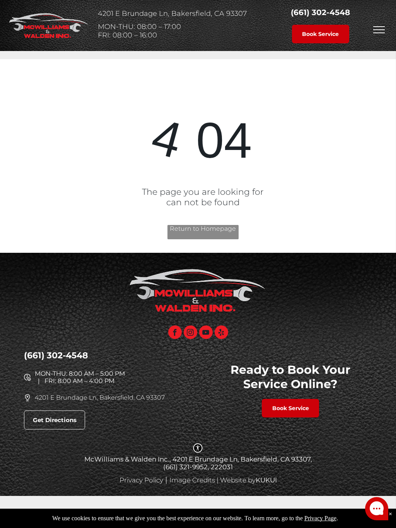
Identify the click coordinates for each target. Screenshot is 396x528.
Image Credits (192, 480)
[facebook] (175, 333)
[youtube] (206, 333)
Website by (238, 480)
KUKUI (266, 480)
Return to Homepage (203, 228)
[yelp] (221, 333)
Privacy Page (320, 518)
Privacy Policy (141, 480)
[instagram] (190, 333)
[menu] (379, 30)
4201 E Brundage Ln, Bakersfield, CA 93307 (100, 397)
